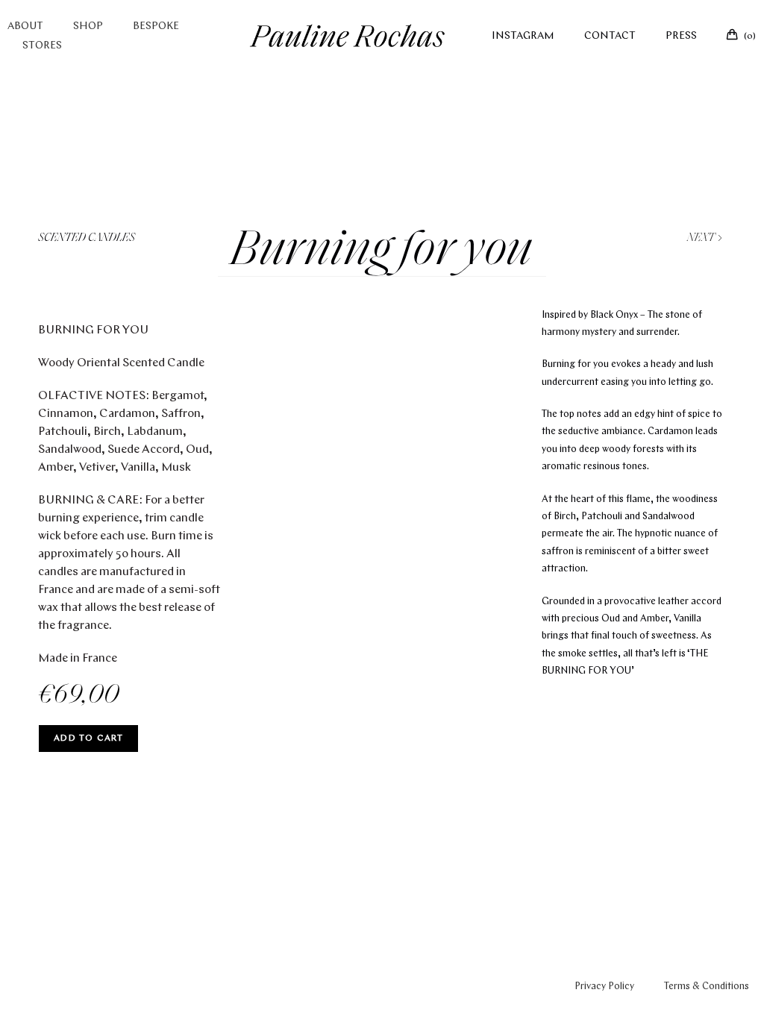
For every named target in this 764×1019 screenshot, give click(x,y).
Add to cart (88, 738)
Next (702, 238)
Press (681, 36)
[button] (370, 590)
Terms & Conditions (706, 986)
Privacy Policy (604, 986)
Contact (610, 36)
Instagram (523, 36)
